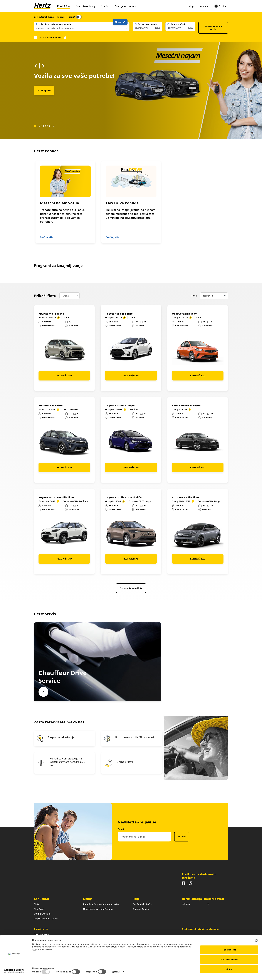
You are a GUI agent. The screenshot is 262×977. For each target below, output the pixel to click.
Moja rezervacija (198, 6)
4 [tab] (46, 126)
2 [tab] (39, 126)
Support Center (141, 909)
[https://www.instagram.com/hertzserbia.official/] (190, 883)
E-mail (121, 829)
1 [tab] (35, 126)
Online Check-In (42, 913)
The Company (41, 934)
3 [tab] (43, 126)
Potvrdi (182, 836)
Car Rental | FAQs (142, 904)
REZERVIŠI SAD (64, 375)
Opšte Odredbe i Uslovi (46, 918)
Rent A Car (63, 6)
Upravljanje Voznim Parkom (98, 909)
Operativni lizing (85, 6)
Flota (36, 904)
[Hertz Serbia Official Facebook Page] (183, 883)
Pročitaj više (44, 90)
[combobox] (81, 28)
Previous (35, 65)
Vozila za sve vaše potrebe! (74, 76)
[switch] (79, 17)
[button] (147, 26)
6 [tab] (54, 126)
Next (43, 65)
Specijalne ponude (126, 6)
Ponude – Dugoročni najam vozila (101, 904)
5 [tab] (50, 126)
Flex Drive (106, 6)
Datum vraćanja (178, 24)
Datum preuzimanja (147, 24)
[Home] (42, 6)
